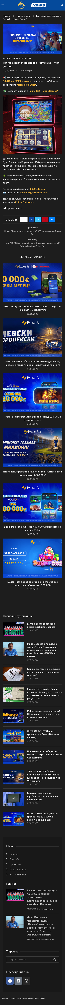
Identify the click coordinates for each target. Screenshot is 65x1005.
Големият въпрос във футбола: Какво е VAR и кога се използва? (43, 796)
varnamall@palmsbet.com (33, 192)
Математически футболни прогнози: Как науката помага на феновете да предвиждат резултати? (44, 694)
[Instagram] (26, 981)
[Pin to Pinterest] (45, 219)
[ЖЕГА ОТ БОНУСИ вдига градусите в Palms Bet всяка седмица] (13, 736)
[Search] (61, 5)
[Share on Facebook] (31, 219)
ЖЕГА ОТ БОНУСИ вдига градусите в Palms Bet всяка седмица (43, 734)
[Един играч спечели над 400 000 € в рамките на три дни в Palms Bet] (32, 502)
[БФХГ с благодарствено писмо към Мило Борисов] (13, 629)
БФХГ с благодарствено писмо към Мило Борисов (41, 625)
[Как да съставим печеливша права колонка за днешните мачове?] (13, 674)
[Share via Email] (52, 219)
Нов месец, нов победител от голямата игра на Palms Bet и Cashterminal (44, 754)
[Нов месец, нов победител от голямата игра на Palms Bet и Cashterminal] (32, 282)
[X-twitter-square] (18, 981)
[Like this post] (25, 219)
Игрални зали (23, 16)
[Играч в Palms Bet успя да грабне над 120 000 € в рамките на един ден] (32, 392)
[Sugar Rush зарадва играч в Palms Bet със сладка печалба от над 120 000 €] (32, 558)
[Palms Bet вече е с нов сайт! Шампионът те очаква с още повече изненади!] (13, 716)
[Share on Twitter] (38, 219)
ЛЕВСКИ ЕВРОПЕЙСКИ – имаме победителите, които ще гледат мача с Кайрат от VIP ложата (43, 776)
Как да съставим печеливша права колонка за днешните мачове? (43, 672)
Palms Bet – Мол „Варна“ (43, 90)
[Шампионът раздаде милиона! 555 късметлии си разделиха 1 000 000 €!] (32, 447)
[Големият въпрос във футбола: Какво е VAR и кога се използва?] (13, 799)
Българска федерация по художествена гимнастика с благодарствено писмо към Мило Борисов (42, 897)
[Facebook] (10, 981)
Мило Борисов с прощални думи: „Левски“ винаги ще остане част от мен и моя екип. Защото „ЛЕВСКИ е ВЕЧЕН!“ (42, 650)
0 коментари (47, 909)
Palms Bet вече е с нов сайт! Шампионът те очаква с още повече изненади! (43, 714)
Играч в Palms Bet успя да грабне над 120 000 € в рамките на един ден (42, 816)
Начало (6, 16)
